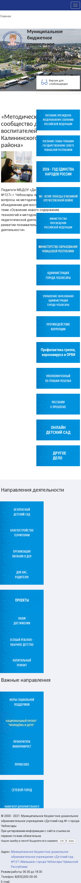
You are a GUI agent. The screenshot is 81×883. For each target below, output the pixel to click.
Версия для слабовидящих (58, 82)
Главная (5, 16)
